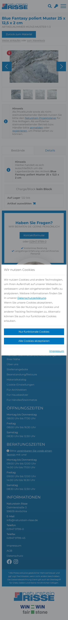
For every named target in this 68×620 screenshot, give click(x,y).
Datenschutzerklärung (31, 298)
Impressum (56, 351)
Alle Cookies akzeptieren (34, 340)
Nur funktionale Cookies (34, 331)
